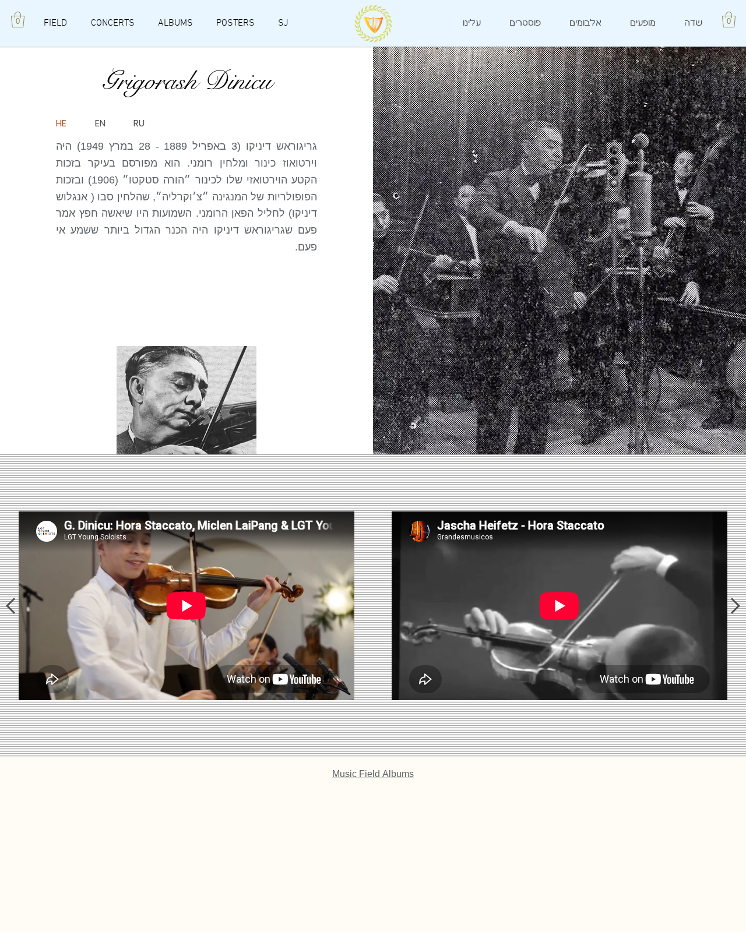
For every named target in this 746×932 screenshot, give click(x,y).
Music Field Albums (373, 774)
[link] (729, 19)
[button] (17, 19)
